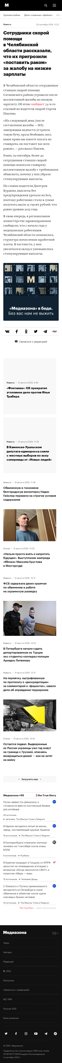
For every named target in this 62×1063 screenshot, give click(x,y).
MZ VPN (7, 999)
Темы (6, 942)
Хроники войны (11, 15)
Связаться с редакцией (33, 341)
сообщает (37, 104)
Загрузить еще (29, 779)
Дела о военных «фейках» (38, 15)
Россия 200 (9, 1008)
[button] (54, 5)
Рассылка (8, 980)
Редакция (8, 961)
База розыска (11, 1018)
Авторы (7, 952)
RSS (8, 971)
